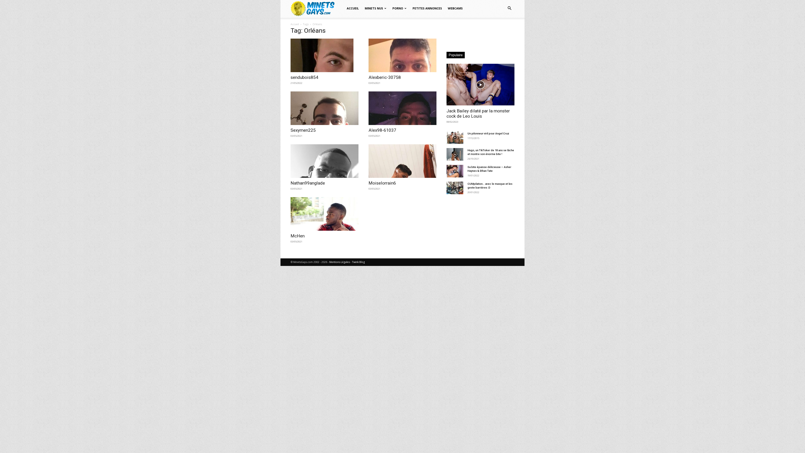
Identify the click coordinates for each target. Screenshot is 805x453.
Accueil (353, 8)
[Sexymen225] (324, 108)
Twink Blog (358, 262)
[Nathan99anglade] (324, 161)
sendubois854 (304, 77)
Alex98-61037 (382, 130)
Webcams (455, 8)
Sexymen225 (303, 130)
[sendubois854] (324, 55)
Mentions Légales (339, 262)
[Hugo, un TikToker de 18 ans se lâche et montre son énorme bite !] (455, 154)
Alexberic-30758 (385, 77)
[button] (509, 9)
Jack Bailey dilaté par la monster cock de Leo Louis (478, 113)
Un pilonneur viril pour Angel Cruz (488, 133)
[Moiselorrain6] (402, 161)
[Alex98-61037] (402, 108)
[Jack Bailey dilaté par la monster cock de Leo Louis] (480, 85)
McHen (298, 235)
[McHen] (324, 214)
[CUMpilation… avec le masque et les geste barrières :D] (455, 188)
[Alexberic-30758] (402, 55)
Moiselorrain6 (382, 183)
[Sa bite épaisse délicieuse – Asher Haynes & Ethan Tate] (455, 171)
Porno (397, 8)
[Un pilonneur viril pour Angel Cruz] (455, 137)
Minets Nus (374, 8)
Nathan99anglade (308, 183)
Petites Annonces (427, 8)
